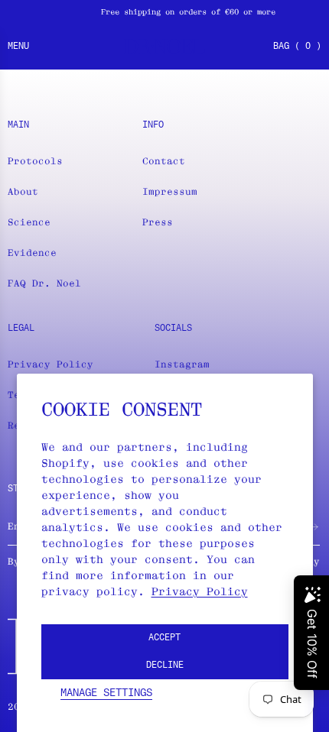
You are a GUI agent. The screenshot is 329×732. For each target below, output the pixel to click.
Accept (164, 638)
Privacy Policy (199, 591)
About (23, 191)
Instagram (182, 364)
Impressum (169, 191)
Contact (163, 161)
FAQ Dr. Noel (44, 283)
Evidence (32, 252)
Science (29, 222)
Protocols (35, 161)
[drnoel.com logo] (164, 46)
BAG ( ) (297, 46)
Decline (165, 665)
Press (157, 222)
